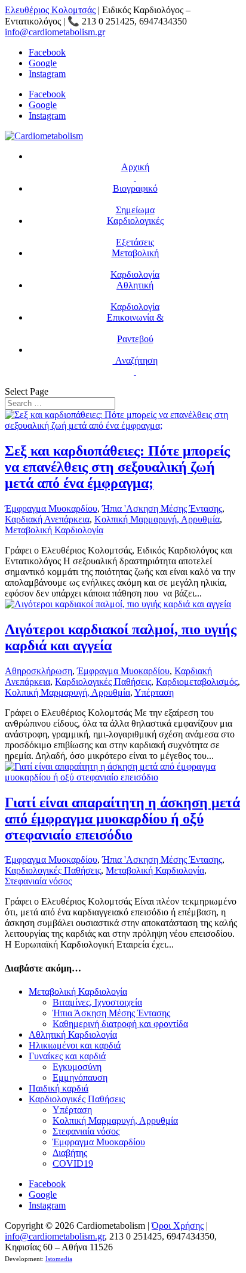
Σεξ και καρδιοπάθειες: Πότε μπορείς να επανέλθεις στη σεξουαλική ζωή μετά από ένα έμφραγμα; (117, 467)
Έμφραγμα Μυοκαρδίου (51, 508)
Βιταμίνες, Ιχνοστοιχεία (97, 1002)
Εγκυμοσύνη (77, 1067)
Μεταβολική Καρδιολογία (54, 530)
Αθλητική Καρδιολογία (73, 1034)
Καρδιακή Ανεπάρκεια (47, 519)
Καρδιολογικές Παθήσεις (103, 682)
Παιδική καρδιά (58, 1088)
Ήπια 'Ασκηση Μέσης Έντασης (162, 508)
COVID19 (73, 1163)
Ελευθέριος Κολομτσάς (50, 10)
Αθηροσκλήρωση (38, 671)
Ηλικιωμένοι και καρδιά (75, 1045)
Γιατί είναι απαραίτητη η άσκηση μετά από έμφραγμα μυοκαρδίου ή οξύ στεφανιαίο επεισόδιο (122, 818)
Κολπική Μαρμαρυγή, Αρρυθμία (157, 519)
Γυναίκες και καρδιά (67, 1056)
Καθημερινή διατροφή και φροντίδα (120, 1024)
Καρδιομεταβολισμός (197, 682)
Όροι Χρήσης (178, 1225)
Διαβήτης (70, 1153)
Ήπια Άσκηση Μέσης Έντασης (111, 1013)
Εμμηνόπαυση (80, 1077)
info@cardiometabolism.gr (54, 1236)
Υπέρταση (154, 692)
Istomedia (58, 1259)
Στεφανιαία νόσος (38, 881)
